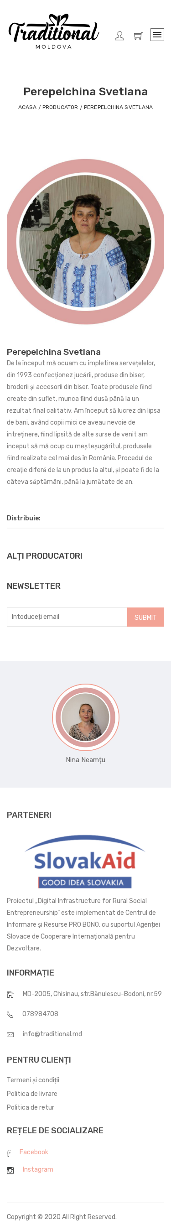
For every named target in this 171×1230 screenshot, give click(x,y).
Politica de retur (30, 1107)
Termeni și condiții (33, 1080)
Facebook (34, 1152)
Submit (146, 618)
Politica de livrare (32, 1094)
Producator (60, 107)
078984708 (40, 1014)
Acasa (27, 107)
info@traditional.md (52, 1034)
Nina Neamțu (85, 760)
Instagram (38, 1169)
